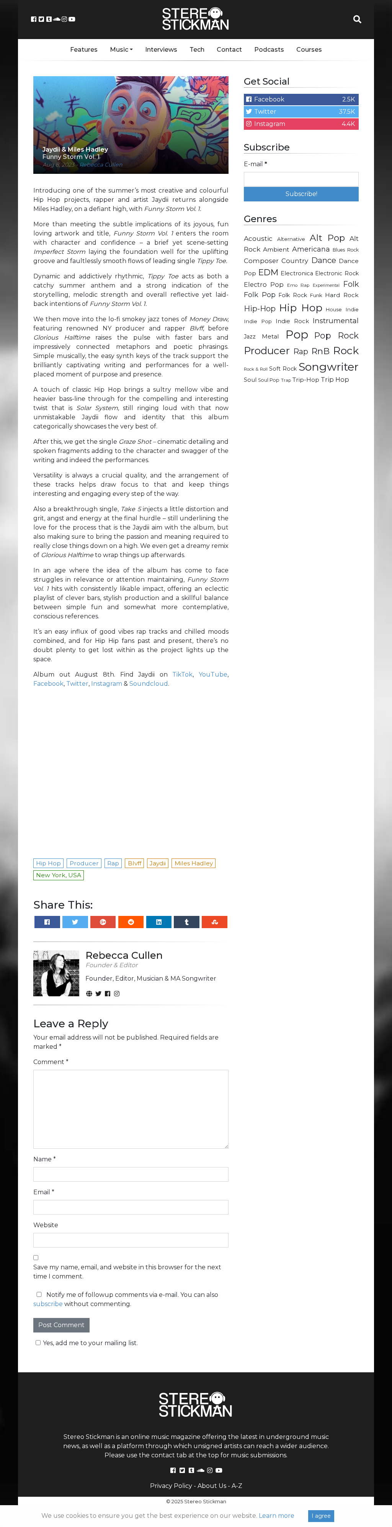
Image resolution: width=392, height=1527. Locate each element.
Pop (297, 334)
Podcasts (269, 49)
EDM (268, 272)
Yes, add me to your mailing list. (90, 1343)
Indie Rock (292, 321)
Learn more (276, 1515)
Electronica (297, 273)
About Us (212, 1485)
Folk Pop (260, 295)
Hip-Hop (260, 308)
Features (84, 49)
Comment (51, 1062)
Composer (261, 261)
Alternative (291, 239)
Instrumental (336, 320)
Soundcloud (148, 683)
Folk (351, 284)
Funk (316, 295)
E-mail (255, 164)
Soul (250, 379)
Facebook (48, 683)
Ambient (276, 249)
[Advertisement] (301, 444)
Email (43, 1192)
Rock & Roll (256, 369)
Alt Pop (327, 237)
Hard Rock (342, 295)
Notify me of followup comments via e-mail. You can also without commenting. (125, 1299)
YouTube (213, 674)
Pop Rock (336, 335)
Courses (309, 49)
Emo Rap (298, 285)
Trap (286, 380)
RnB (320, 351)
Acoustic (258, 238)
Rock (346, 350)
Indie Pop (258, 321)
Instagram (106, 683)
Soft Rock (283, 368)
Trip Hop (335, 379)
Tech (196, 49)
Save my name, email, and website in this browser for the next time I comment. (127, 1272)
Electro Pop (264, 284)
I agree (321, 1515)
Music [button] (119, 49)
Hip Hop (300, 307)
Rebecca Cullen (100, 164)
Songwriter (329, 366)
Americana (311, 249)
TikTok (182, 674)
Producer (267, 351)
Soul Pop (268, 380)
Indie (352, 309)
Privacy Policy (171, 1485)
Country (294, 261)
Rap (300, 351)
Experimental (326, 285)
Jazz (250, 336)
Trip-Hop (305, 379)
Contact (229, 49)
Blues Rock (346, 250)
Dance (323, 260)
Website (45, 1225)
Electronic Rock (337, 273)
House (334, 309)
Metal (270, 336)
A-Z (237, 1485)
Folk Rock (292, 295)
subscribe (48, 1304)
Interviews (161, 49)
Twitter (77, 683)
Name (44, 1159)
